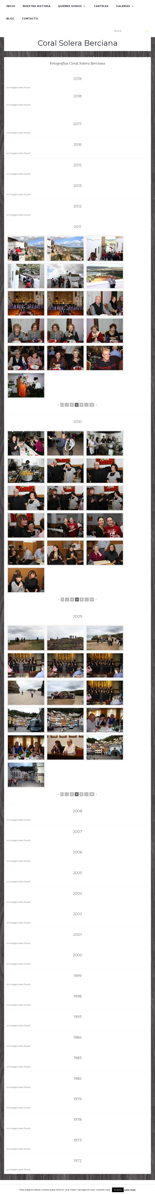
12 (92, 404)
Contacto (30, 18)
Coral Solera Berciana (78, 43)
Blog (10, 18)
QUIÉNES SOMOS (70, 6)
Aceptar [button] (118, 1190)
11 (92, 599)
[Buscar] (147, 31)
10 (92, 794)
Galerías (123, 6)
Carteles (101, 6)
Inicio (10, 6)
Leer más (130, 1189)
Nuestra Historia (37, 6)
